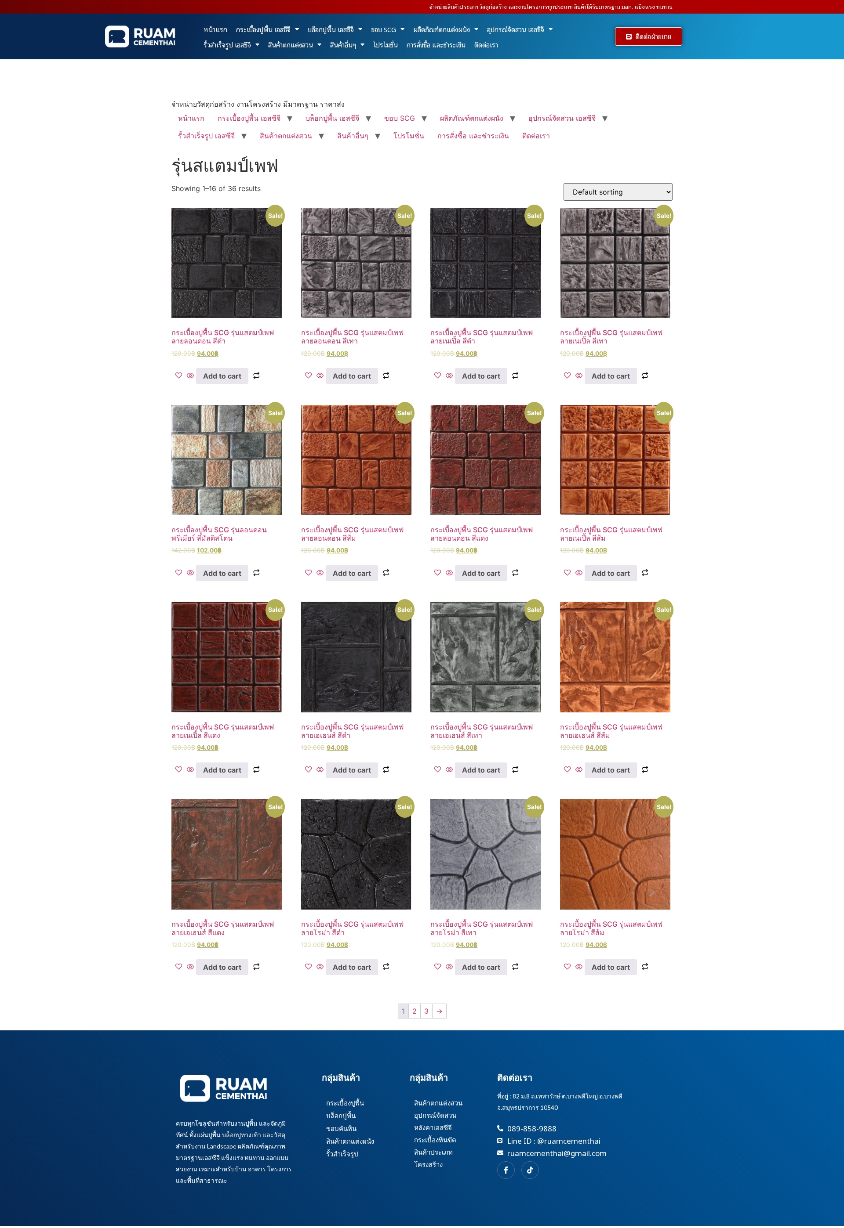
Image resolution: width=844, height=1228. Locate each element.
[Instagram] (530, 1170)
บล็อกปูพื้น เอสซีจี (331, 29)
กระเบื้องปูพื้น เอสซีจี (263, 29)
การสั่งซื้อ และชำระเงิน (436, 44)
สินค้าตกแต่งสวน (290, 44)
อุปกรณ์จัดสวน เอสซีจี (515, 29)
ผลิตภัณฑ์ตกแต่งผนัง (441, 29)
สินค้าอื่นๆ (343, 44)
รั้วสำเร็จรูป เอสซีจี (227, 44)
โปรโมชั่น (385, 44)
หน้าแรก (215, 29)
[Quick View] (190, 376)
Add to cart (222, 376)
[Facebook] (506, 1170)
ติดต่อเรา (486, 44)
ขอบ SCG (383, 29)
